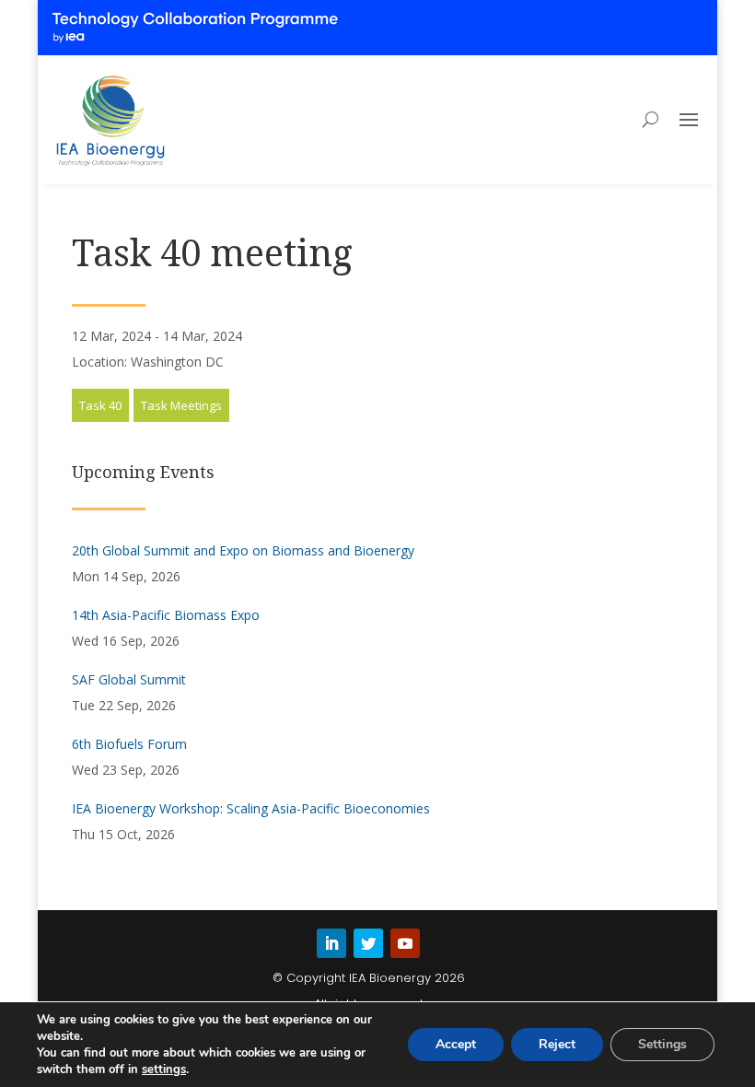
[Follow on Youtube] (405, 943)
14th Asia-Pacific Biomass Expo (166, 615)
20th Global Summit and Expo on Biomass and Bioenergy (243, 550)
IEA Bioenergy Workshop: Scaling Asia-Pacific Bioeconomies (251, 808)
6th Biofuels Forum (129, 744)
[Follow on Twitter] (368, 943)
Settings (662, 1044)
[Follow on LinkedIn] (331, 943)
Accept (456, 1044)
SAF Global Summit (129, 679)
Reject (557, 1044)
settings (164, 1069)
